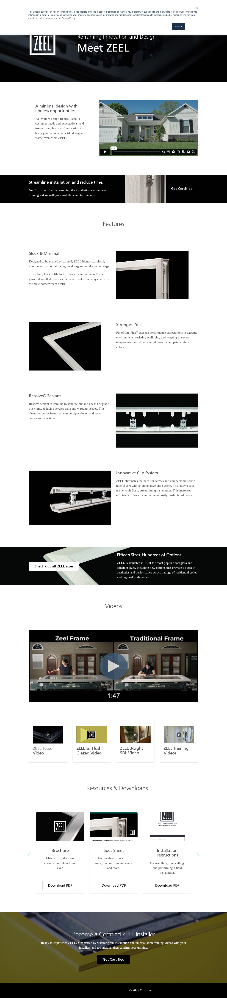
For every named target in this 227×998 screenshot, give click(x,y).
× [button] (196, 6)
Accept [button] (178, 26)
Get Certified (182, 188)
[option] (60, 853)
